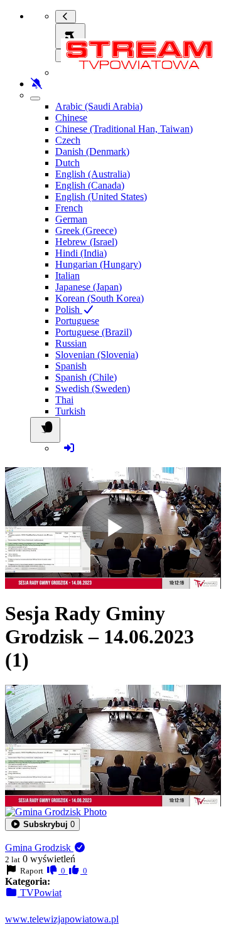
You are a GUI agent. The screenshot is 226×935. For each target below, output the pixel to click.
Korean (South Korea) (99, 298)
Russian (71, 343)
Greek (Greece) (86, 230)
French (69, 208)
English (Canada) (89, 185)
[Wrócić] (65, 16)
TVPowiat (40, 892)
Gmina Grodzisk (39, 847)
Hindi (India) (81, 253)
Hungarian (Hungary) (98, 264)
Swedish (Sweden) (92, 388)
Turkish (70, 411)
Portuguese (77, 320)
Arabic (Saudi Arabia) (99, 106)
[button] (42, 824)
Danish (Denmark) (92, 151)
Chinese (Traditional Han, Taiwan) (124, 129)
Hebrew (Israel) (86, 241)
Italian (67, 275)
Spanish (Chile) (86, 377)
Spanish (71, 366)
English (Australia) (92, 174)
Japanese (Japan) (88, 287)
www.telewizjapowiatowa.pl (62, 919)
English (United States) (101, 196)
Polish (68, 309)
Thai (64, 399)
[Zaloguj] (69, 448)
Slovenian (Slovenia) (96, 354)
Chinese (71, 117)
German (71, 219)
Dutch (67, 162)
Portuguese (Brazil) (93, 332)
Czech (67, 140)
